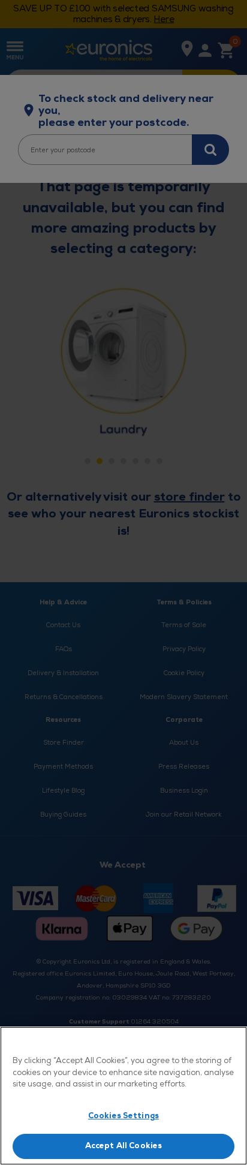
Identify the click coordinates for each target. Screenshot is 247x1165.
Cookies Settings (123, 1116)
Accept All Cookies (123, 1146)
